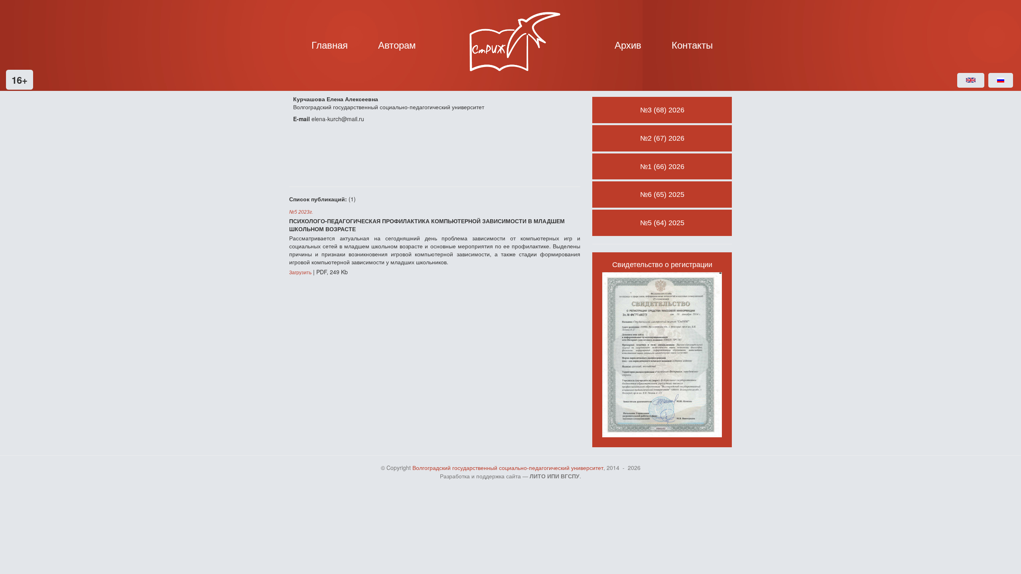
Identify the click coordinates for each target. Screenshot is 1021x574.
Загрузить (300, 272)
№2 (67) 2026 (662, 138)
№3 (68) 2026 (662, 110)
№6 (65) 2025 (662, 195)
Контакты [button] (692, 44)
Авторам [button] (397, 44)
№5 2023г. (301, 212)
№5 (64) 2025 (662, 223)
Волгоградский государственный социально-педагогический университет (507, 468)
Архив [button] (628, 44)
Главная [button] (329, 44)
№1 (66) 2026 (662, 167)
